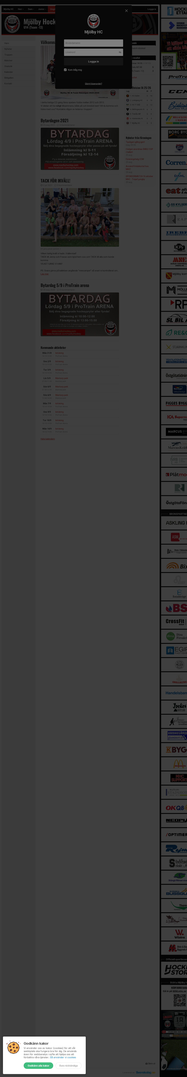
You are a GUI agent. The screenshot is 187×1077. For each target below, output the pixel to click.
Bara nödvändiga (68, 1065)
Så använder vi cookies (63, 1057)
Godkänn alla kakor (38, 1065)
